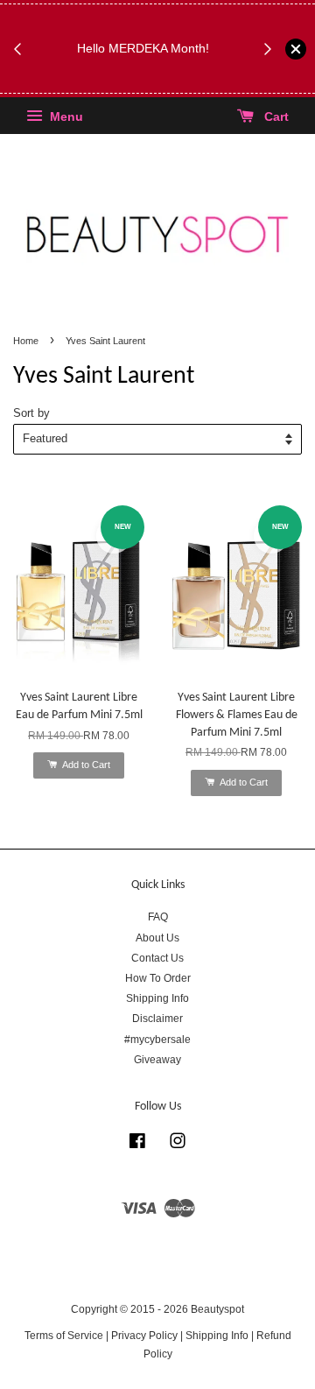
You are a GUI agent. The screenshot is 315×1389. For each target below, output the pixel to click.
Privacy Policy (144, 1335)
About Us (157, 938)
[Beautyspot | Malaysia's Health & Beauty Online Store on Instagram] (177, 1145)
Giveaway (157, 1060)
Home (25, 340)
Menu (64, 117)
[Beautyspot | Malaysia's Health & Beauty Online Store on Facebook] (137, 1145)
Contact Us (157, 958)
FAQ (158, 917)
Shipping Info (157, 998)
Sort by (31, 413)
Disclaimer (157, 1018)
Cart (275, 117)
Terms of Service (63, 1335)
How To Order (158, 978)
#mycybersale (157, 1039)
